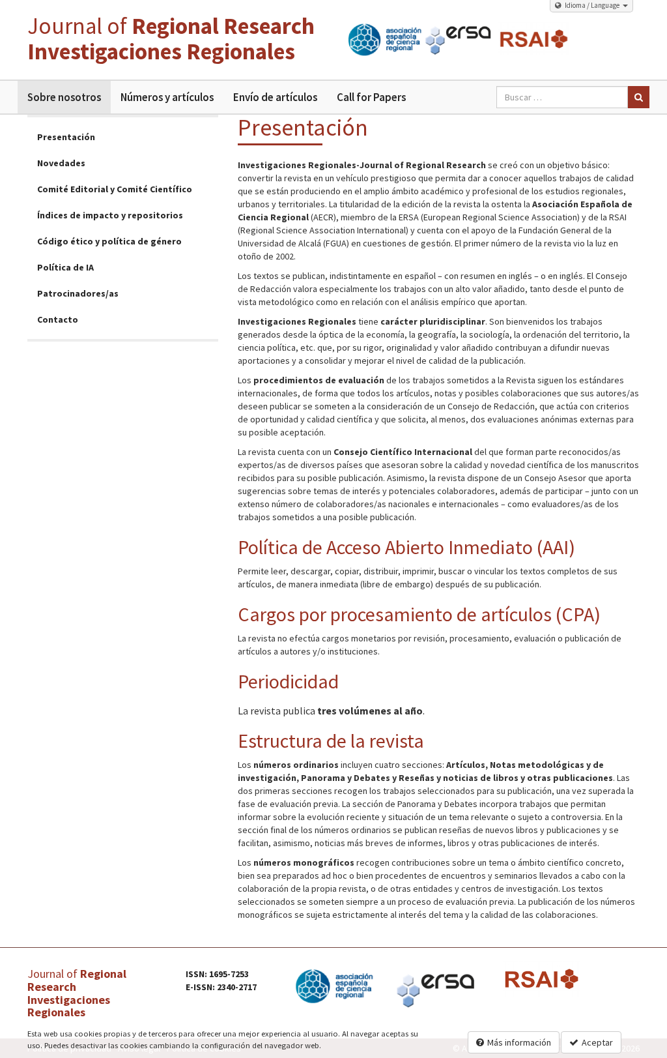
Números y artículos (167, 97)
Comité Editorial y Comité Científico (114, 189)
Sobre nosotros (64, 97)
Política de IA (65, 267)
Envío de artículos (275, 97)
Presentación (66, 137)
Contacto (57, 319)
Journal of (171, 39)
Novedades (61, 163)
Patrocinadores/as (78, 293)
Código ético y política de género (109, 241)
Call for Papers (371, 97)
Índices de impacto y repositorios (110, 215)
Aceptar (597, 1042)
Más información (519, 1042)
